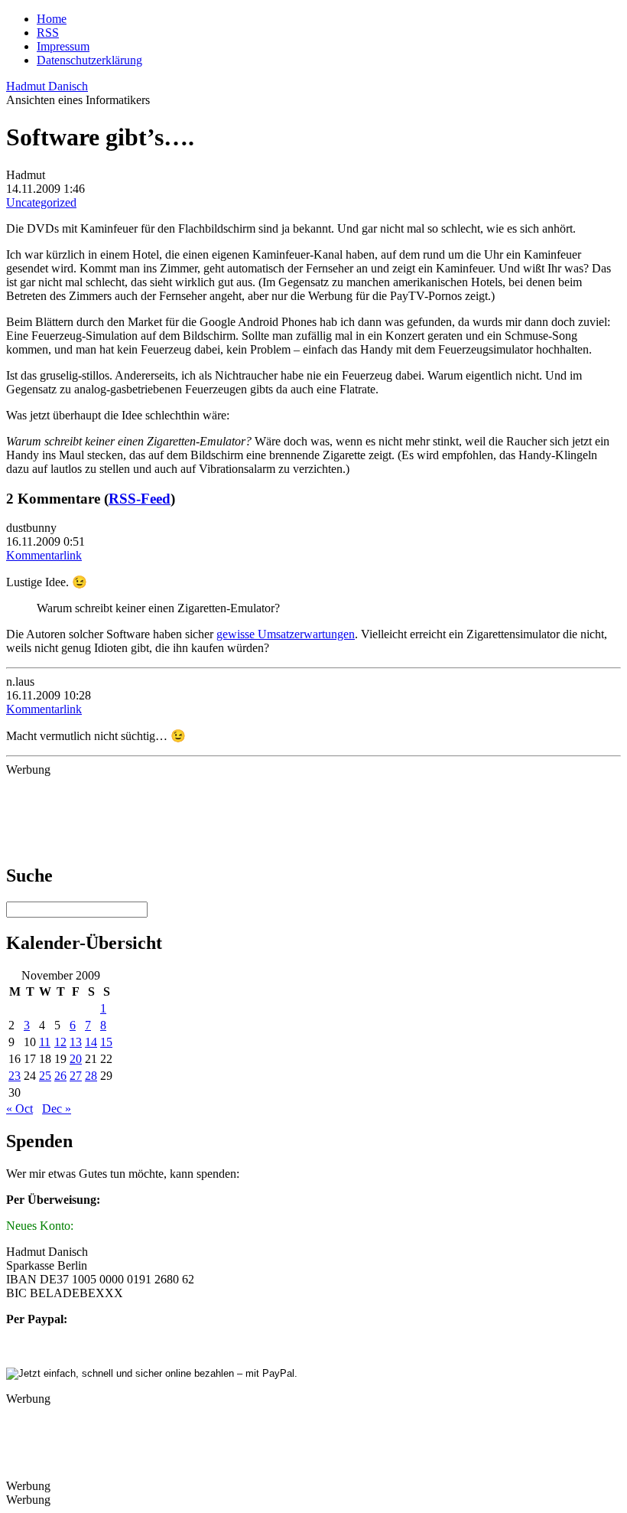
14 (91, 1041)
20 (76, 1058)
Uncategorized (41, 202)
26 (60, 1075)
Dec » (56, 1108)
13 (76, 1041)
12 (60, 1041)
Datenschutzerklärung (89, 60)
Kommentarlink (44, 555)
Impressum (63, 46)
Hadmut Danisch (47, 86)
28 (91, 1075)
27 (76, 1075)
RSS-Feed (140, 499)
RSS (48, 32)
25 (45, 1075)
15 (106, 1041)
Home (52, 18)
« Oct (19, 1108)
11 (44, 1041)
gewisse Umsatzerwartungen (285, 634)
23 (14, 1075)
